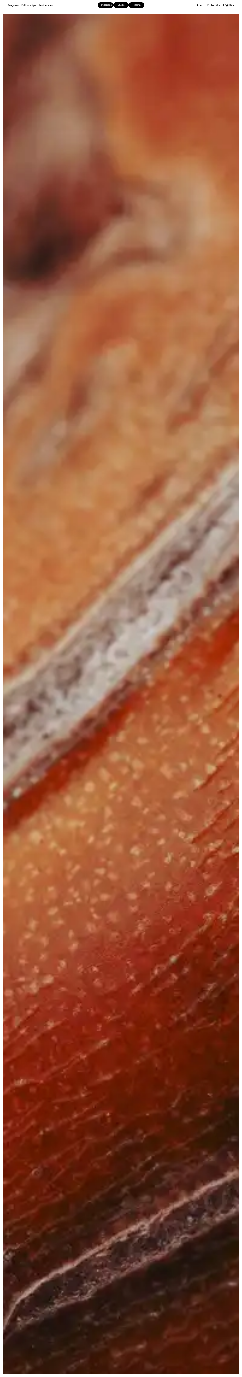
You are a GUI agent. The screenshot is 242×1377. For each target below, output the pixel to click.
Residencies (46, 5)
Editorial (212, 5)
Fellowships (28, 5)
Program (13, 5)
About (200, 5)
